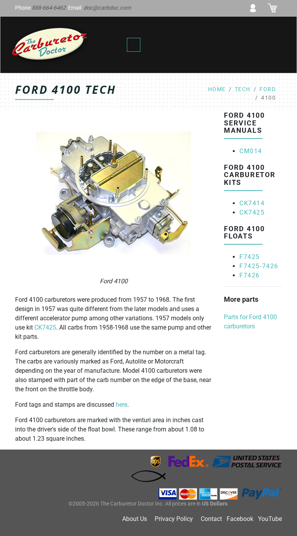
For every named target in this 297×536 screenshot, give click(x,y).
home (217, 89)
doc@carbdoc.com (107, 8)
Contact (211, 518)
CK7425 (45, 327)
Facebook (240, 518)
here (121, 404)
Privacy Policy (174, 518)
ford (267, 89)
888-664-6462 (49, 8)
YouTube (270, 518)
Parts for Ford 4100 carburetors (250, 321)
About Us (134, 518)
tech (243, 89)
